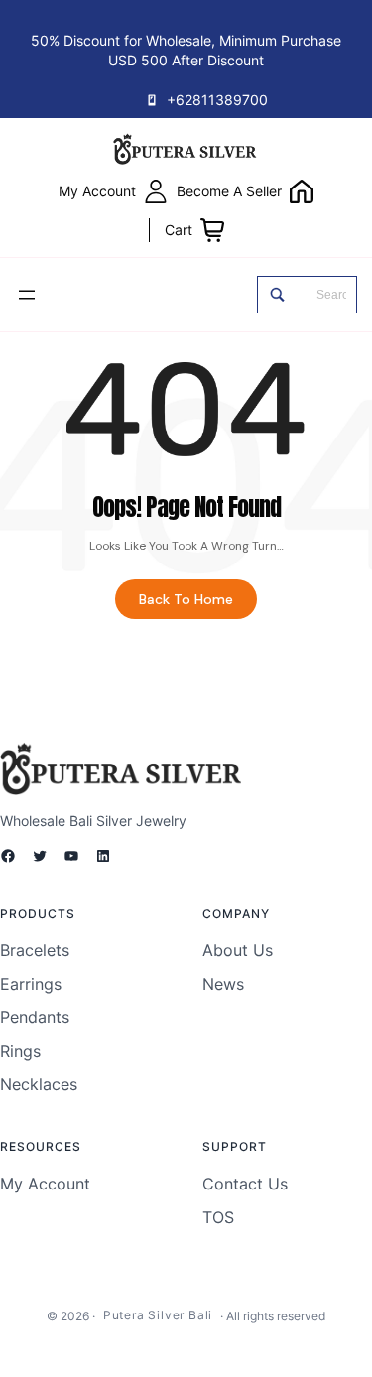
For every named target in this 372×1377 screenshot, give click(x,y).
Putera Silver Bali (157, 1315)
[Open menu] (27, 295)
